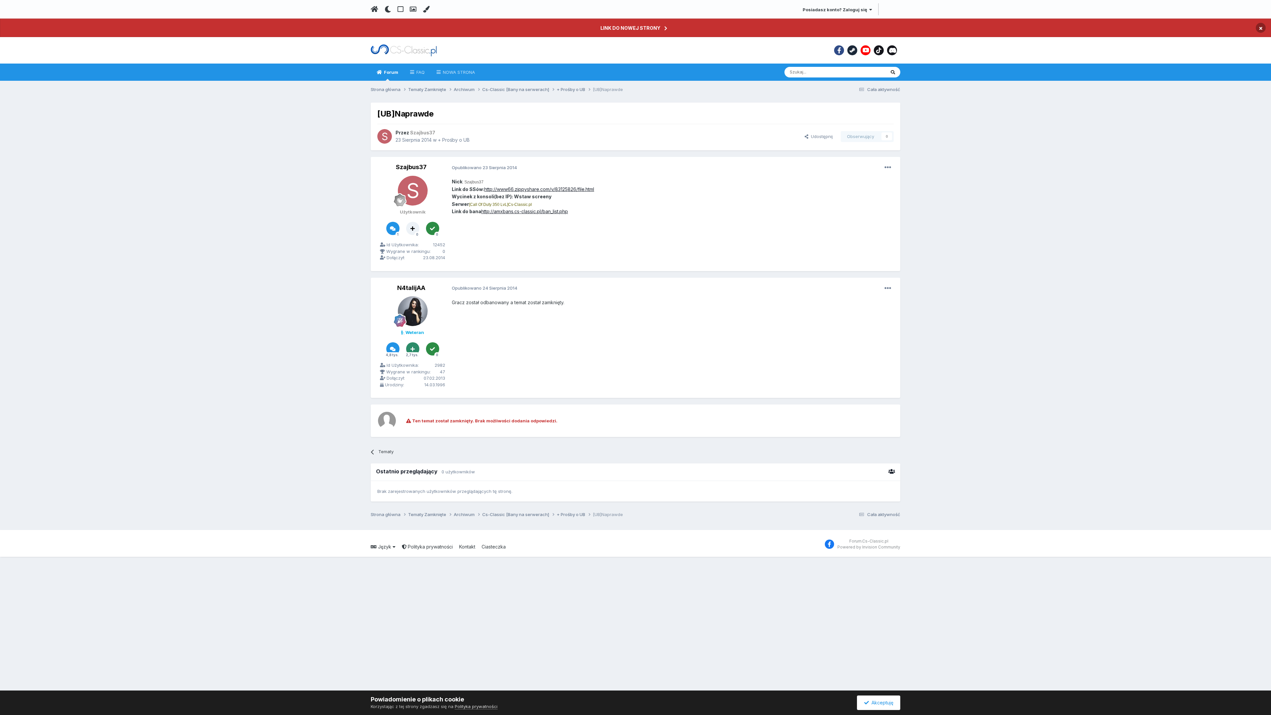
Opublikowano (484, 167)
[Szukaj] (892, 72)
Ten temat (866, 72)
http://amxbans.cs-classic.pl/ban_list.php (524, 211)
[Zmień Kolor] (426, 9)
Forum (390, 72)
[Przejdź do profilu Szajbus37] (384, 136)
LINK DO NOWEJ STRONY (630, 28)
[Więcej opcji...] (887, 167)
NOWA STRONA (458, 72)
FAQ (420, 72)
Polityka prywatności (429, 546)
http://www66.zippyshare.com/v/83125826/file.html (539, 189)
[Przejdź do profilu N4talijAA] (413, 311)
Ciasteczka (494, 546)
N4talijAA (411, 287)
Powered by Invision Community (868, 547)
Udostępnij (820, 136)
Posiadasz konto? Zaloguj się (836, 9)
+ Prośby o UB (454, 140)
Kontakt (467, 546)
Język (385, 546)
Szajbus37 (411, 167)
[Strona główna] (374, 9)
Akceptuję (881, 702)
